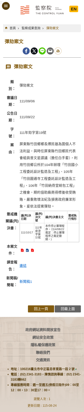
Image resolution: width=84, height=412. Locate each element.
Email (50, 50)
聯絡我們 (43, 352)
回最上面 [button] (68, 309)
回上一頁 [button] (41, 309)
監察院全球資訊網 (42, 10)
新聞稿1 (26, 282)
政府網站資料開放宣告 (43, 330)
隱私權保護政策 (43, 345)
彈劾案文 (52, 28)
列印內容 (58, 50)
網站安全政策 (43, 337)
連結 (23, 266)
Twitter (34, 50)
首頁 (13, 28)
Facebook (26, 50)
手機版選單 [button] (6, 6)
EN (74, 9)
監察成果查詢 (31, 28)
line (42, 50)
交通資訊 (43, 360)
